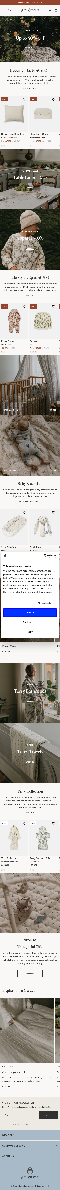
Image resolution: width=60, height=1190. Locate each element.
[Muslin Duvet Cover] (59, 145)
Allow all (30, 612)
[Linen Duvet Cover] (43, 114)
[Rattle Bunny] (43, 527)
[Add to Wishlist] (24, 99)
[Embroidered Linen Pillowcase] (4, 145)
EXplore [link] (30, 701)
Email (7, 1115)
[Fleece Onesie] (14, 321)
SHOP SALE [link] (30, 295)
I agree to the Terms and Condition (21, 1125)
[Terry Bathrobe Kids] (43, 838)
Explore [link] (30, 248)
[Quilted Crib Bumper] (59, 559)
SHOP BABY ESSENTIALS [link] (30, 501)
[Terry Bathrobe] (14, 838)
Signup (48, 1115)
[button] (4, 10)
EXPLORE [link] (30, 187)
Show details (44, 603)
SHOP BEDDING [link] (30, 88)
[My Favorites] (10, 10)
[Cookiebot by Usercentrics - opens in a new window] (44, 556)
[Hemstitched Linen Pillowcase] (14, 114)
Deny (30, 631)
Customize (28, 622)
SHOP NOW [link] (30, 47)
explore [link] (6, 651)
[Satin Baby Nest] (14, 527)
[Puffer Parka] (59, 351)
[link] (27, 1030)
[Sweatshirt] (43, 321)
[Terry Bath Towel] (59, 870)
